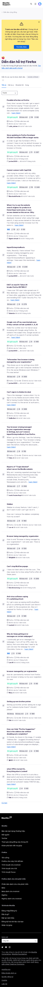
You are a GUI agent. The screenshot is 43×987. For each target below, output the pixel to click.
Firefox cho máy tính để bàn (12, 861)
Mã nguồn (5, 835)
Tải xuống (5, 858)
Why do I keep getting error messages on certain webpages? (20, 635)
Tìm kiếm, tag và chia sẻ (24, 346)
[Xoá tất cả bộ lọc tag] (3, 80)
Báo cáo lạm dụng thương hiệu (13, 831)
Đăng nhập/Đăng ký (9, 911)
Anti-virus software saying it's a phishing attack (17, 597)
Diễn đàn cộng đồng (10, 12)
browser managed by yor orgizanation (22, 671)
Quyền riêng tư (7, 977)
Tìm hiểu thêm (21, 47)
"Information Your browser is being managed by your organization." (20, 361)
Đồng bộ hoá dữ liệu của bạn (13, 922)
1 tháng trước (29, 238)
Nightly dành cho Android (12, 899)
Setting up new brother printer (19, 701)
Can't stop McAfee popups (17, 566)
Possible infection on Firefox (18, 100)
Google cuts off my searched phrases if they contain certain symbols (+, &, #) (22, 323)
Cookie (4, 980)
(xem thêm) (16, 113)
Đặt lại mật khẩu (8, 918)
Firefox (11, 121)
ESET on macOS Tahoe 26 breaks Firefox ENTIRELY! (17, 286)
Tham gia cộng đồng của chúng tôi (15, 842)
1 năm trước (28, 126)
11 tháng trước (31, 161)
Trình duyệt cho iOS (9, 868)
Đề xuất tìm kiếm (21, 755)
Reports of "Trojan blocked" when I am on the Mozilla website (20, 468)
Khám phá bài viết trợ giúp (12, 846)
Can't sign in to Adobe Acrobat (19, 392)
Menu (35, 4)
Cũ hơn (4, 803)
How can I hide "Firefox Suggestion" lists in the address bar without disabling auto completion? (21, 731)
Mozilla (7, 818)
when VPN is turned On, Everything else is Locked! (17, 770)
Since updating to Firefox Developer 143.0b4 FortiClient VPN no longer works (22, 136)
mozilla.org (6, 969)
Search (31, 4)
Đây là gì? (5, 914)
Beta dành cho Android (10, 891)
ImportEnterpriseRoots (16, 247)
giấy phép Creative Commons (13, 964)
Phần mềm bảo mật (22, 121)
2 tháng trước (24, 662)
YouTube (6, 947)
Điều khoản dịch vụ (9, 973)
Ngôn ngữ (5, 937)
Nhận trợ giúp (7, 925)
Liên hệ (4, 984)
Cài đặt (18, 381)
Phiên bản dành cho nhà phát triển (15, 884)
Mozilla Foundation (19, 954)
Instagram (9, 947)
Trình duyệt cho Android (11, 865)
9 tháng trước (26, 313)
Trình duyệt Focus (9, 872)
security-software (33, 77)
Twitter (4, 838)
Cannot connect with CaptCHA (19, 170)
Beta (3, 888)
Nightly (4, 895)
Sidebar (10, 504)
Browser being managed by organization (22, 536)
